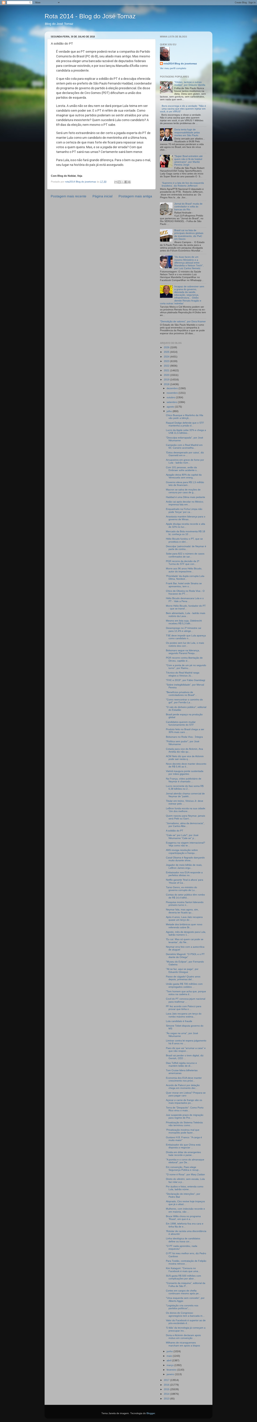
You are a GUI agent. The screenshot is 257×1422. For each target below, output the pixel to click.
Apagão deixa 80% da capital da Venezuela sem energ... (184, 476)
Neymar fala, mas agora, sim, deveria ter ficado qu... (182, 911)
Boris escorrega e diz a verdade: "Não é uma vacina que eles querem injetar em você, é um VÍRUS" (183, 109)
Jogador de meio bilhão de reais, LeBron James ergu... (184, 866)
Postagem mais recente (68, 196)
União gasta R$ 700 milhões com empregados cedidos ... (184, 985)
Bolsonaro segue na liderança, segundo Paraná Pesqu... (183, 652)
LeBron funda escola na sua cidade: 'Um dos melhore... (186, 810)
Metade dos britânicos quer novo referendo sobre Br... (184, 926)
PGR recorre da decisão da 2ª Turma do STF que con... (182, 562)
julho (170, 411)
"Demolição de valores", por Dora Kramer (183, 321)
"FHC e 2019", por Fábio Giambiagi (185, 680)
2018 (167, 384)
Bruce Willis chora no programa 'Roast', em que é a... (183, 1217)
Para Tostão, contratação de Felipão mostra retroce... (186, 1262)
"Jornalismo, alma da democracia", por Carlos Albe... (185, 824)
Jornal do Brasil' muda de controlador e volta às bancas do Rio (188, 206)
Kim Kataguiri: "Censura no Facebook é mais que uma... (183, 1269)
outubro (171, 397)
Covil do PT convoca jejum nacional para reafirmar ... (185, 1000)
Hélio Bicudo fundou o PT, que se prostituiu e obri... (184, 540)
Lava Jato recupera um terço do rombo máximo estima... (183, 1015)
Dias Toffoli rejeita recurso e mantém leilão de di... (181, 1064)
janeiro (171, 1374)
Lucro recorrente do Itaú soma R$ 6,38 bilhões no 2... (185, 787)
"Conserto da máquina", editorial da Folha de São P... (185, 1284)
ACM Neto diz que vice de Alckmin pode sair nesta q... (185, 757)
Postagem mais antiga (135, 196)
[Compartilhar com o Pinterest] (129, 182)
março (170, 1365)
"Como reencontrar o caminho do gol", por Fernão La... (184, 701)
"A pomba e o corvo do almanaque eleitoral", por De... (185, 1161)
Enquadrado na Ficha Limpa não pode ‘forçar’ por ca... (184, 510)
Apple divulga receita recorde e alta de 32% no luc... (185, 525)
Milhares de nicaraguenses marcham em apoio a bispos (183, 1344)
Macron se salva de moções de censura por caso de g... (183, 491)
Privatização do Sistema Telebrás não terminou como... (184, 1124)
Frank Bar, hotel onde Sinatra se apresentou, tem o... (184, 585)
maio (170, 1356)
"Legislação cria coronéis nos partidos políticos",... (182, 1307)
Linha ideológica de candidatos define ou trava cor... (183, 1240)
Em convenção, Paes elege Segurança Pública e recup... (183, 1168)
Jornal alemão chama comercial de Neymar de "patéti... (185, 795)
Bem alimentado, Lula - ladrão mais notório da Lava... (185, 614)
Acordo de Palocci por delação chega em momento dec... (183, 1086)
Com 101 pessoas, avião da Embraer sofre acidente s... (182, 469)
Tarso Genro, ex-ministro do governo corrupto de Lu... (181, 888)
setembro (172, 402)
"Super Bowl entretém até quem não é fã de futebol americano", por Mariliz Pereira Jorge (188, 160)
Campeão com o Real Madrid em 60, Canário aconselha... (184, 446)
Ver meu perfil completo (173, 68)
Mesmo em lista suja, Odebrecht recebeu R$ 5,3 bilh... (184, 622)
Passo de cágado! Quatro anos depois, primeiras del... (183, 978)
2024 (167, 356)
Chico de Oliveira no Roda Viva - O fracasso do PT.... (185, 592)
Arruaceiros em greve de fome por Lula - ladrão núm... (185, 461)
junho (170, 1351)
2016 (167, 1385)
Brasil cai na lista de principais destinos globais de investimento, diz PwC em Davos (188, 234)
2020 (167, 375)
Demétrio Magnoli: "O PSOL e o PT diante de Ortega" (185, 955)
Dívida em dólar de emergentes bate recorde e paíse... (183, 1153)
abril (169, 1360)
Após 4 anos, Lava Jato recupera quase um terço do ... (184, 918)
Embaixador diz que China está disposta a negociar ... (183, 1146)
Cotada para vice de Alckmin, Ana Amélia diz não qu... (184, 750)
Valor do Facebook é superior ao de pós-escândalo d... (186, 1322)
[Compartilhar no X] (122, 182)
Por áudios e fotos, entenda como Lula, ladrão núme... (184, 1188)
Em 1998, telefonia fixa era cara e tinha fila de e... (184, 1225)
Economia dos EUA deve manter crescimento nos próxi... (184, 1079)
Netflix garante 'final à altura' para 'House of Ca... (184, 881)
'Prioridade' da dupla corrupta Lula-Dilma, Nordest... (185, 577)
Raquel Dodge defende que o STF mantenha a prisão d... (185, 424)
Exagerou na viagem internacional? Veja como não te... (185, 844)
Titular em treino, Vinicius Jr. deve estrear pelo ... (184, 802)
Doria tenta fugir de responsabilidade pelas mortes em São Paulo (187, 132)
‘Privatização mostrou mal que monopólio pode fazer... (182, 1131)
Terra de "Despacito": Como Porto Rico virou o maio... (185, 1109)
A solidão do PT (174, 830)
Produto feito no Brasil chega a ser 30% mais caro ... (185, 730)
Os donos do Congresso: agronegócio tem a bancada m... (185, 1314)
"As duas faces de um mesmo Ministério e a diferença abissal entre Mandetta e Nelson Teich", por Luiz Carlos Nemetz (189, 263)
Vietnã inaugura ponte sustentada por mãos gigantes (184, 772)
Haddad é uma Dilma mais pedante (185, 497)
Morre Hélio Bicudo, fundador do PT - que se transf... (186, 607)
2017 (167, 1380)
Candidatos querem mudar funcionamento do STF (181, 723)
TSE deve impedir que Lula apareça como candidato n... (186, 637)
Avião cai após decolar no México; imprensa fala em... (185, 503)
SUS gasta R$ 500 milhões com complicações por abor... (183, 1277)
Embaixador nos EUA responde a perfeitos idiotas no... (184, 874)
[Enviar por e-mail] (116, 182)
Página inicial (102, 196)
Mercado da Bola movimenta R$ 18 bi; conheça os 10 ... (185, 533)
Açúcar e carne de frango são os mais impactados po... (184, 1101)
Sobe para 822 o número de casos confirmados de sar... (185, 555)
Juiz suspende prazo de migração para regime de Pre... (184, 1116)
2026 (167, 347)
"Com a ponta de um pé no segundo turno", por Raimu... (186, 666)
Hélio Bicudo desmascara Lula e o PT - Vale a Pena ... (185, 599)
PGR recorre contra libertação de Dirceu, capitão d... (184, 659)
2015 (167, 1389)
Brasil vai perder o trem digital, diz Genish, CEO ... (185, 1057)
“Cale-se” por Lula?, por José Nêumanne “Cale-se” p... (182, 836)
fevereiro (172, 1369)
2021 (167, 370)
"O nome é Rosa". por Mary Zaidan (185, 1174)
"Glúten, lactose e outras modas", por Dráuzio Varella (189, 83)
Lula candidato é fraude (179, 1021)
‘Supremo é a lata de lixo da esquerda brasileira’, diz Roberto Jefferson (183, 184)
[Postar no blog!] (119, 182)
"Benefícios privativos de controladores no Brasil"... (181, 693)
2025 (167, 352)
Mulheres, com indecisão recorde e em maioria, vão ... (185, 1210)
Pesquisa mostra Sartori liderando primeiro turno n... (185, 903)
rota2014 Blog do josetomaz (180, 63)
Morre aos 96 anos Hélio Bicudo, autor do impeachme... (184, 570)
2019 (167, 379)
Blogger (151, 1413)
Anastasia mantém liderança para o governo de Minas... (185, 518)
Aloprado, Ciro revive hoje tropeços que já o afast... (185, 1203)
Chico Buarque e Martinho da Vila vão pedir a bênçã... (184, 416)
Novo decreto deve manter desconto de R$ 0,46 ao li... (186, 765)
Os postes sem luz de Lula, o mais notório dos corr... (185, 644)
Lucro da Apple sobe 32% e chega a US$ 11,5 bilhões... (186, 431)
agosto (171, 406)
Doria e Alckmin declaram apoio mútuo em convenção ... (183, 1336)
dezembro (173, 388)
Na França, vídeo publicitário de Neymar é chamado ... (183, 780)
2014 (167, 1394)
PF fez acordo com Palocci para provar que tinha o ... (183, 1007)
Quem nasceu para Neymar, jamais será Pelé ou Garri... (185, 817)
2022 (167, 365)
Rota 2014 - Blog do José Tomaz (90, 16)
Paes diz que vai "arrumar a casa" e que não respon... (186, 1049)
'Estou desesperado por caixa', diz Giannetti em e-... (185, 454)
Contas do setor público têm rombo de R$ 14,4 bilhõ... (185, 896)
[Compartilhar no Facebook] (126, 182)
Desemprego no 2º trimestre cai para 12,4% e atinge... (183, 629)
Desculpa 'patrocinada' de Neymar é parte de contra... (186, 547)
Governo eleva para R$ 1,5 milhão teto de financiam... (185, 483)
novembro (173, 393)
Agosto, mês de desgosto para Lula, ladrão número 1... (186, 933)
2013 (167, 1398)
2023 (167, 361)
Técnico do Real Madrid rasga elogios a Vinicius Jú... (182, 674)
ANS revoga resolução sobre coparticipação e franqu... (182, 851)
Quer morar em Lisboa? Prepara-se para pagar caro (186, 1094)
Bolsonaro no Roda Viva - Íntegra (184, 737)
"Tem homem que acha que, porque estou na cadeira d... (186, 993)
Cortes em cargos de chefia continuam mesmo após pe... (183, 1292)
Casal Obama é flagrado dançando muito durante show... (185, 859)
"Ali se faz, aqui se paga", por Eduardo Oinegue (182, 970)
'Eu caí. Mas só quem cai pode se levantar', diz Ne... (184, 940)
